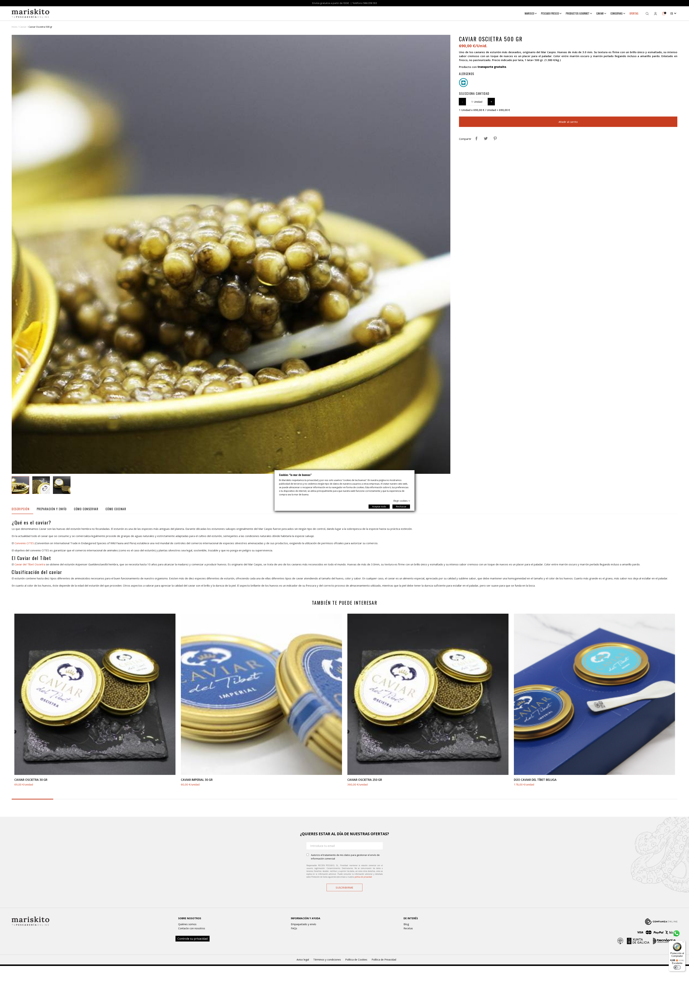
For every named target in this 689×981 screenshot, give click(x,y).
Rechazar (401, 506)
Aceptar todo (379, 506)
